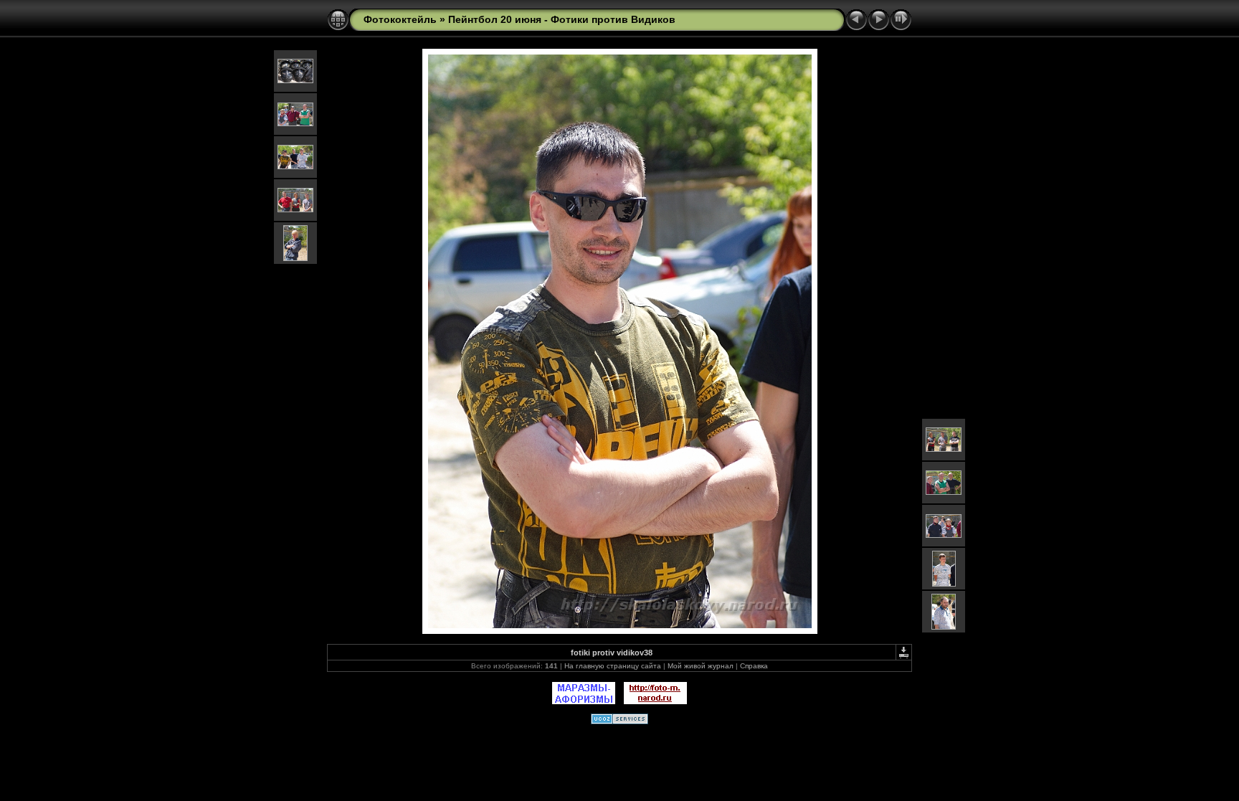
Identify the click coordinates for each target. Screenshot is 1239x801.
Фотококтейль (400, 19)
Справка (754, 666)
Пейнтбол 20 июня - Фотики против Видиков (561, 19)
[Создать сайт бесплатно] (619, 721)
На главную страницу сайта (612, 666)
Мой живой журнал (701, 666)
